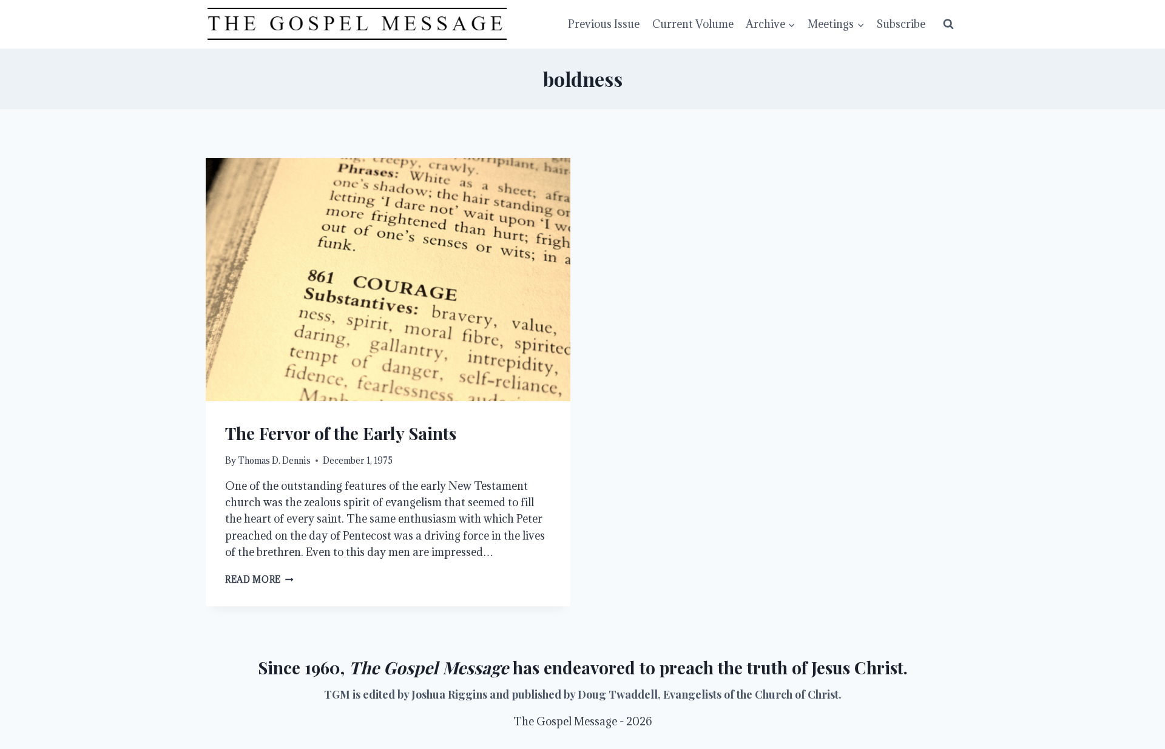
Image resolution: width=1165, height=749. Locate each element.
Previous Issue (604, 24)
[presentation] (388, 279)
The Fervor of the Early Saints (340, 433)
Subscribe (901, 24)
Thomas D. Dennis (274, 460)
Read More (259, 579)
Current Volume (693, 24)
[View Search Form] (948, 24)
